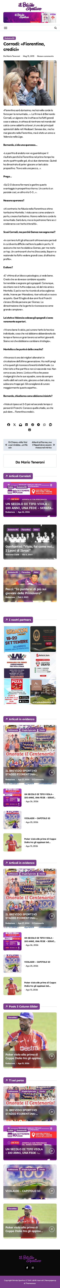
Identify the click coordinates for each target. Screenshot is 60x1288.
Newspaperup (50, 1280)
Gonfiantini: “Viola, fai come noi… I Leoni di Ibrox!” (29, 548)
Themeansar (31, 1283)
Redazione (10, 512)
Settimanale (13, 730)
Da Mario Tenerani (11, 56)
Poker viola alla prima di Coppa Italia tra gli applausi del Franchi (40, 842)
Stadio (42, 730)
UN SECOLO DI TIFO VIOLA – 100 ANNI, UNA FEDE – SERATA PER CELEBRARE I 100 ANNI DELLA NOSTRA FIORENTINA (28, 510)
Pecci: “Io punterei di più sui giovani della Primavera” (25, 591)
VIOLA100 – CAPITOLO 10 (37, 818)
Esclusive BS (10, 38)
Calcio (10, 487)
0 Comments (38, 779)
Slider (36, 529)
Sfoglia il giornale (29, 730)
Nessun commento (45, 56)
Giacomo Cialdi (12, 554)
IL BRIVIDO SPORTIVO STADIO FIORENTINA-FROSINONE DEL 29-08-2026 (24, 774)
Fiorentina (26, 529)
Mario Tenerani (33, 462)
